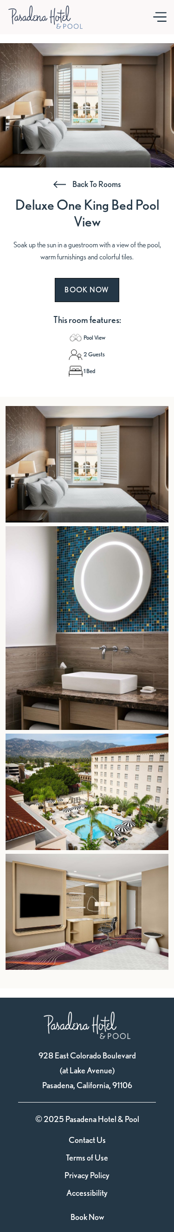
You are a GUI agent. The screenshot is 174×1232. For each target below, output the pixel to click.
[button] (159, 17)
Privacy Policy (87, 1175)
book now (86, 289)
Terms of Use (87, 1158)
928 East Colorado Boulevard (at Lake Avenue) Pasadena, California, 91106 (87, 1070)
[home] (45, 17)
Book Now (87, 1217)
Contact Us (87, 1140)
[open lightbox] (87, 464)
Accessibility (87, 1193)
